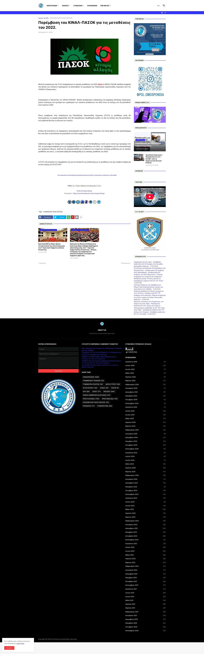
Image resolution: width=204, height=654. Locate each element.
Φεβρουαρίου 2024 (145, 475)
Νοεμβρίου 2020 (145, 623)
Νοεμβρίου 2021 (145, 577)
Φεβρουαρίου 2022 (145, 566)
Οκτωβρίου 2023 (145, 490)
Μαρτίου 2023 (145, 517)
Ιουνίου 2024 (145, 460)
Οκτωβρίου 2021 (145, 581)
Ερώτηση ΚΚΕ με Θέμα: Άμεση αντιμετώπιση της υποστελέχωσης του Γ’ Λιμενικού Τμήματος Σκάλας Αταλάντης (51, 247)
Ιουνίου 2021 (145, 596)
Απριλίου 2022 (145, 559)
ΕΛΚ (86, 391)
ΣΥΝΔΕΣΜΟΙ (77, 5)
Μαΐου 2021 (145, 600)
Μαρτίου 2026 (145, 380)
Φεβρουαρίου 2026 (145, 384)
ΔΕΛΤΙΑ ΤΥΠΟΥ (113, 384)
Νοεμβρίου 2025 (145, 396)
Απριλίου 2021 (145, 604)
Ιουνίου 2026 (145, 369)
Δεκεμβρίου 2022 (145, 528)
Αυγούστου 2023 (145, 498)
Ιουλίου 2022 (145, 547)
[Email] (77, 217)
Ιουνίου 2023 (145, 506)
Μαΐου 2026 (145, 373)
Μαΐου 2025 (145, 418)
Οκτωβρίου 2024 (145, 445)
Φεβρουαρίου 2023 (145, 521)
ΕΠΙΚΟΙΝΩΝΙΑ (92, 5)
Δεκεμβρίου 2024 (145, 437)
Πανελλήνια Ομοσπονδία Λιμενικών (64, 639)
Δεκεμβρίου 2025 (145, 392)
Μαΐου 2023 (145, 509)
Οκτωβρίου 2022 (145, 536)
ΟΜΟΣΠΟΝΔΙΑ (52, 5)
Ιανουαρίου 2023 (145, 524)
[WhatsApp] (68, 217)
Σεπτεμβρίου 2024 (145, 449)
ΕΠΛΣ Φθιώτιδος (109, 399)
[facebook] (162, 12)
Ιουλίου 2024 (145, 456)
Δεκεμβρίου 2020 (145, 619)
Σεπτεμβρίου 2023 (145, 494)
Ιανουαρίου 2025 (145, 434)
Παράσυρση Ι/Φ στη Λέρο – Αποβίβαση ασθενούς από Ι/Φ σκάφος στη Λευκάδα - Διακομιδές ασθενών (149, 264)
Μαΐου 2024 (145, 464)
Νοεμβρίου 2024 (145, 441)
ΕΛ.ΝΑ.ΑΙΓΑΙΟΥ (90, 388)
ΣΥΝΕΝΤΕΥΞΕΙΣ (104, 406)
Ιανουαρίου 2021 (145, 615)
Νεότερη (42, 263)
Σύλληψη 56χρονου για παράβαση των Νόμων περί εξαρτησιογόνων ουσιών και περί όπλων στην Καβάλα (148, 287)
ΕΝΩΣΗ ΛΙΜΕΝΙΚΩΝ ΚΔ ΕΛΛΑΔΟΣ (96, 395)
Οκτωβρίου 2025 (145, 399)
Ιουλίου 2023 (145, 502)
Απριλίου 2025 (145, 422)
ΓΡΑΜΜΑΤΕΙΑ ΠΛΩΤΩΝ (93, 384)
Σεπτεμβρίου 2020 (145, 630)
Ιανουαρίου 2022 (145, 570)
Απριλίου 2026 (145, 377)
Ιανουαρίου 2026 (145, 388)
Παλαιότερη (125, 263)
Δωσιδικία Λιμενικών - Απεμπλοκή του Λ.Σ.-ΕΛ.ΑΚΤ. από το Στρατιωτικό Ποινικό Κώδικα (154, 159)
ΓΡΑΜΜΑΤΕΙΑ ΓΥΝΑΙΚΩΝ (93, 380)
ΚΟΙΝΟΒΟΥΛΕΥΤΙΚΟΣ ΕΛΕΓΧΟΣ (61, 18)
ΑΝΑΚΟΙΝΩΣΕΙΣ (91, 377)
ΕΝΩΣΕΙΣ (65, 5)
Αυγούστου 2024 (145, 453)
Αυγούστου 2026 (145, 362)
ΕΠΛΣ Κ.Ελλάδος (91, 399)
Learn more (20, 643)
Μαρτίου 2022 (145, 562)
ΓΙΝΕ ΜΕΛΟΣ (104, 5)
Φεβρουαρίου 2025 (145, 430)
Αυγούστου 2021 (145, 589)
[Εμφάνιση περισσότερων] (81, 217)
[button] (159, 6)
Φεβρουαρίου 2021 (145, 612)
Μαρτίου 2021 (145, 608)
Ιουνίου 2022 (145, 551)
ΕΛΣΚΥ (97, 391)
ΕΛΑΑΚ (104, 388)
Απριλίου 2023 (145, 513)
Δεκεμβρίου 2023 (145, 483)
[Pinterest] (72, 217)
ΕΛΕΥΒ (115, 388)
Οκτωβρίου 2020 (145, 627)
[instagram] (165, 12)
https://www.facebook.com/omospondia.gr (89, 193)
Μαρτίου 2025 (145, 426)
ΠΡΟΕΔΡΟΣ (88, 406)
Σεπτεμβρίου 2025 (145, 403)
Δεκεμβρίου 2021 (145, 574)
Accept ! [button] (9, 648)
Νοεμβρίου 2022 (145, 532)
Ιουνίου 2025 (145, 415)
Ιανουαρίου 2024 (145, 479)
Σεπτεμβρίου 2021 (145, 585)
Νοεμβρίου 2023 (145, 487)
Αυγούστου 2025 (145, 407)
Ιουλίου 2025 (145, 411)
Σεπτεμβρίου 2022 (145, 540)
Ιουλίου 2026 (145, 365)
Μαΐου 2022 (145, 555)
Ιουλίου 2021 (145, 593)
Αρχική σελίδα (43, 18)
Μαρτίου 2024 (145, 471)
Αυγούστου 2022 (145, 543)
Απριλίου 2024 (145, 468)
